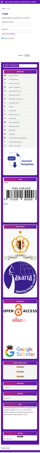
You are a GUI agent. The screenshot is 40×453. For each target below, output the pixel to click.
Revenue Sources (14, 114)
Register (20, 55)
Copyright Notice (14, 103)
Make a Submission (11, 66)
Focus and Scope (14, 83)
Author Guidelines (14, 87)
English (7, 387)
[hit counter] (20, 436)
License (11, 107)
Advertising (12, 118)
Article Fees (12, 111)
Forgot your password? (8, 33)
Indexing (11, 134)
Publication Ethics (14, 95)
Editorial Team (13, 75)
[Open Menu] (2, 2)
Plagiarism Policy (14, 126)
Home (4, 8)
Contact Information (15, 142)
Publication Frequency (16, 99)
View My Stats (7, 439)
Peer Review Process (15, 91)
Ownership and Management (18, 138)
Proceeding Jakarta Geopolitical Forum (20, 2)
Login (27, 55)
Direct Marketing (14, 122)
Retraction (12, 130)
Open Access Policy (15, 146)
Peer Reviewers (13, 79)
